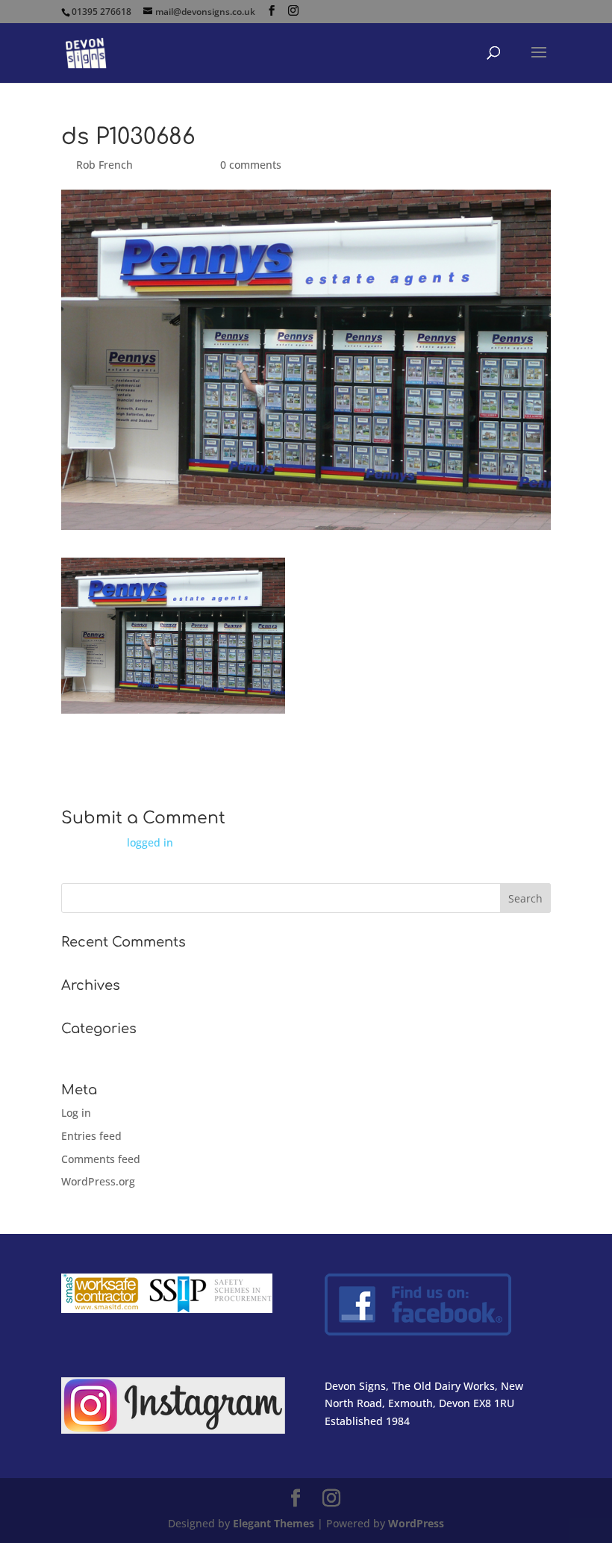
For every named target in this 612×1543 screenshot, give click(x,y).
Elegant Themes (273, 1523)
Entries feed (91, 1136)
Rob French (104, 165)
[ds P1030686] (173, 704)
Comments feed (100, 1159)
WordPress (416, 1523)
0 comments (250, 165)
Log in (76, 1113)
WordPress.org (98, 1181)
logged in (150, 842)
